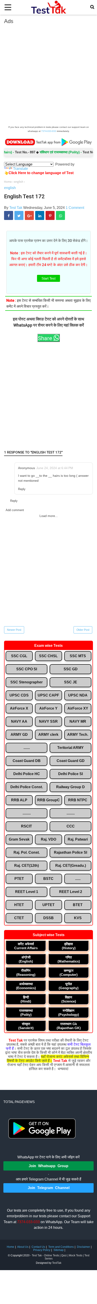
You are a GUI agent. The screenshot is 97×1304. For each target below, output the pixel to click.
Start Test (48, 278)
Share (45, 338)
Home (10, 1246)
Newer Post (14, 629)
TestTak (56, 1262)
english (10, 188)
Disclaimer (83, 1246)
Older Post (82, 629)
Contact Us (38, 1246)
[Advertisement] (48, 76)
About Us (22, 1246)
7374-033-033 (48, 131)
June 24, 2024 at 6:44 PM (54, 468)
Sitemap (58, 1250)
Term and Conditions (61, 1246)
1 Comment (75, 208)
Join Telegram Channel (48, 1188)
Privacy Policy (41, 1250)
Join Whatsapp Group (48, 1166)
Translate (20, 169)
